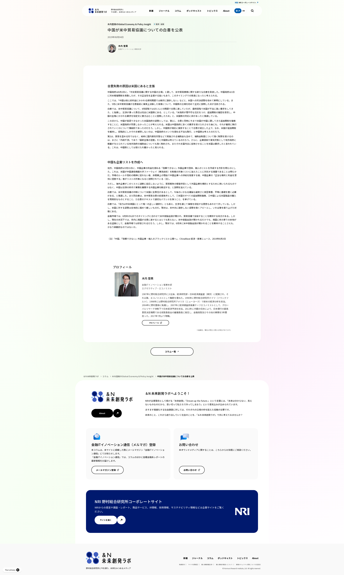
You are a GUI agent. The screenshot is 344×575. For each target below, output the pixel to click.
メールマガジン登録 (106, 470)
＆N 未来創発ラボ (91, 376)
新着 (151, 10)
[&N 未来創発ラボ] (97, 10)
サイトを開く (106, 520)
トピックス (212, 10)
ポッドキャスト (194, 10)
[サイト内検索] (252, 11)
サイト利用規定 (193, 564)
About (226, 10)
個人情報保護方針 (206, 564)
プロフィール (154, 323)
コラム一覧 (170, 351)
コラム (178, 10)
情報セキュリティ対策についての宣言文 (248, 564)
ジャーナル (164, 10)
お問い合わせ (190, 470)
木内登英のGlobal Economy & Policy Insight (132, 376)
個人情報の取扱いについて (224, 564)
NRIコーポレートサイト (247, 2)
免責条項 (182, 564)
